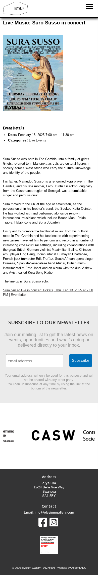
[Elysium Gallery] (15, 14)
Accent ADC (78, 567)
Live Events (37, 140)
